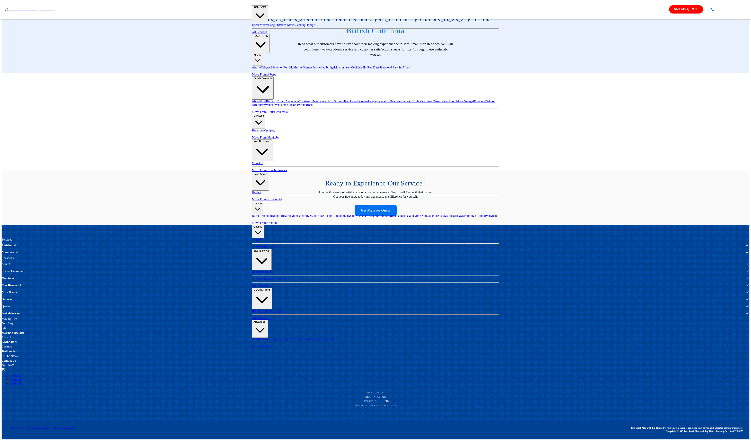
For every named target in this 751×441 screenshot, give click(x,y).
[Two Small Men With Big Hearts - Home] (30, 9)
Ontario (257, 203)
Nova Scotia (260, 174)
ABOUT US (260, 321)
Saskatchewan (261, 250)
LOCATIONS (260, 35)
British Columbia (262, 78)
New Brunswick (262, 141)
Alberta (257, 55)
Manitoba (258, 115)
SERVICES (260, 7)
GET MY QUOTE (686, 9)
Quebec (257, 226)
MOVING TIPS (261, 289)
